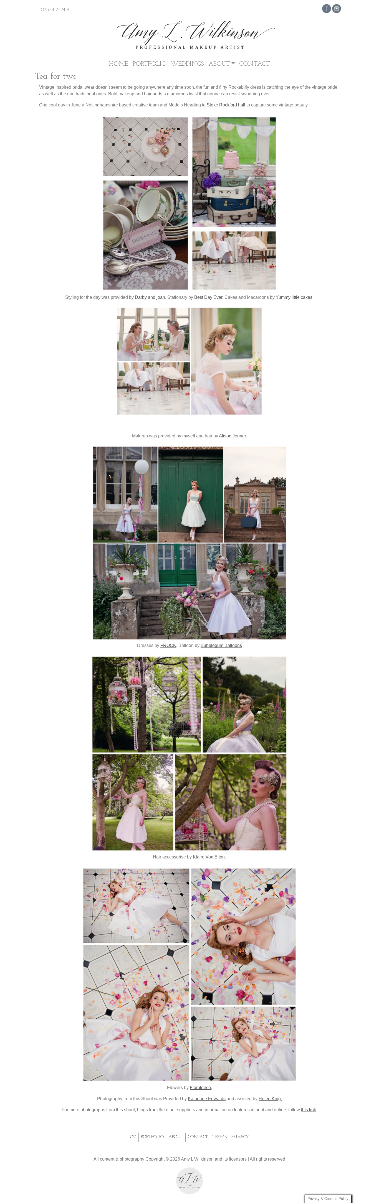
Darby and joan (150, 297)
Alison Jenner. (233, 436)
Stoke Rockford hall (226, 105)
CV (133, 1137)
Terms (220, 1137)
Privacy (240, 1137)
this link (308, 1109)
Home (118, 64)
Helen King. (270, 1098)
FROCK (168, 645)
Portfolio (149, 64)
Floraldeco (200, 1087)
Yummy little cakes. (295, 297)
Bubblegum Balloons (221, 645)
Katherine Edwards (207, 1098)
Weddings (187, 64)
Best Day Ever (208, 297)
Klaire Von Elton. (209, 857)
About (219, 64)
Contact (254, 64)
